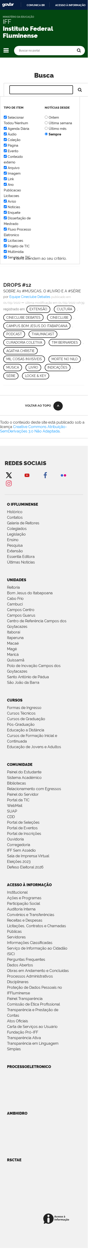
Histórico (14, 512)
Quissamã (15, 660)
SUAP (12, 811)
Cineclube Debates (23, 317)
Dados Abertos (20, 965)
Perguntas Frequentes (26, 959)
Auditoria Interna (21, 909)
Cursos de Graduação (26, 719)
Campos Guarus (21, 615)
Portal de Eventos (22, 828)
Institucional (17, 892)
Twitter (9, 475)
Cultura (64, 309)
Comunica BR (36, 5)
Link (11, 179)
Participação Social (23, 903)
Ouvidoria (15, 839)
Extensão (38, 309)
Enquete (14, 212)
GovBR (8, 5)
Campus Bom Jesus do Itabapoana (36, 326)
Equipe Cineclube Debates (29, 297)
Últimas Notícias (21, 562)
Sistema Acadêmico (24, 777)
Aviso (12, 201)
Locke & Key (35, 376)
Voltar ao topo (38, 405)
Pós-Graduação (21, 724)
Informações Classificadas (29, 942)
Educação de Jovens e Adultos (34, 747)
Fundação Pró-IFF (22, 1032)
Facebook (45, 475)
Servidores (16, 937)
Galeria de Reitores (23, 523)
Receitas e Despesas (24, 920)
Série (10, 376)
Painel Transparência (25, 998)
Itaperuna (15, 638)
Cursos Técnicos (21, 713)
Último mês (57, 129)
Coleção (14, 140)
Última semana (60, 123)
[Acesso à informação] (57, 1219)
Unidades (16, 580)
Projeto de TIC (19, 246)
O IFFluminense (22, 504)
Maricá (13, 654)
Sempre (55, 134)
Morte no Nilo (64, 359)
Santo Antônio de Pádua (28, 677)
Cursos (14, 700)
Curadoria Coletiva (24, 342)
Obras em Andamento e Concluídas (38, 970)
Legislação (16, 534)
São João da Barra (23, 682)
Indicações (57, 367)
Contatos (15, 517)
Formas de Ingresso (24, 707)
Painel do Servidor (23, 794)
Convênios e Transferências (30, 915)
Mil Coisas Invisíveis (24, 359)
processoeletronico (29, 1067)
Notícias (14, 207)
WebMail (14, 805)
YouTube (27, 475)
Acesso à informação (70, 5)
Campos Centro (20, 610)
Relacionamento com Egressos (34, 789)
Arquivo (13, 168)
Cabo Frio (15, 598)
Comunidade (20, 764)
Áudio (12, 134)
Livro (33, 367)
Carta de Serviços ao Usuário (32, 1026)
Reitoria (13, 587)
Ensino (12, 540)
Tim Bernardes (65, 342)
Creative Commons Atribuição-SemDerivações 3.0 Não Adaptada (33, 429)
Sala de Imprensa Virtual (28, 856)
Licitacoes (15, 240)
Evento (13, 151)
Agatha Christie (20, 351)
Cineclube (59, 317)
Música (12, 367)
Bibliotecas (16, 783)
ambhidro (17, 1113)
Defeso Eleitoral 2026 (25, 867)
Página (13, 145)
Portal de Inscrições (24, 833)
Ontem (54, 117)
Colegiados (17, 528)
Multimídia (16, 252)
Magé (12, 649)
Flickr (63, 475)
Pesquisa (15, 545)
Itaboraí (13, 632)
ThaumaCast (43, 334)
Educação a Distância (25, 730)
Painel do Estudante (24, 772)
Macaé (13, 643)
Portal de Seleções (23, 822)
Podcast (14, 334)
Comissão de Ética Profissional (33, 1004)
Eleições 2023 (19, 861)
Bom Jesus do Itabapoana (30, 593)
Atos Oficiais (17, 1021)
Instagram (9, 483)
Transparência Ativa (24, 1038)
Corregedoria (18, 845)
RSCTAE (14, 1160)
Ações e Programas (24, 898)
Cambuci (15, 604)
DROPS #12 (17, 285)
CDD (11, 817)
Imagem (14, 173)
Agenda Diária (18, 129)
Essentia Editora (21, 556)
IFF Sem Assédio (21, 850)
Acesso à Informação (29, 885)
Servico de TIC (19, 257)
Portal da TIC (18, 800)
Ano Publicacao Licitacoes (12, 190)
